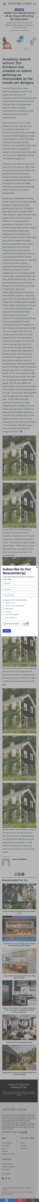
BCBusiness (9, 609)
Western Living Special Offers (15, 606)
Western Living (10, 603)
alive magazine (10, 617)
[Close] (37, 567)
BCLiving (8, 611)
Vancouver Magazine (12, 614)
